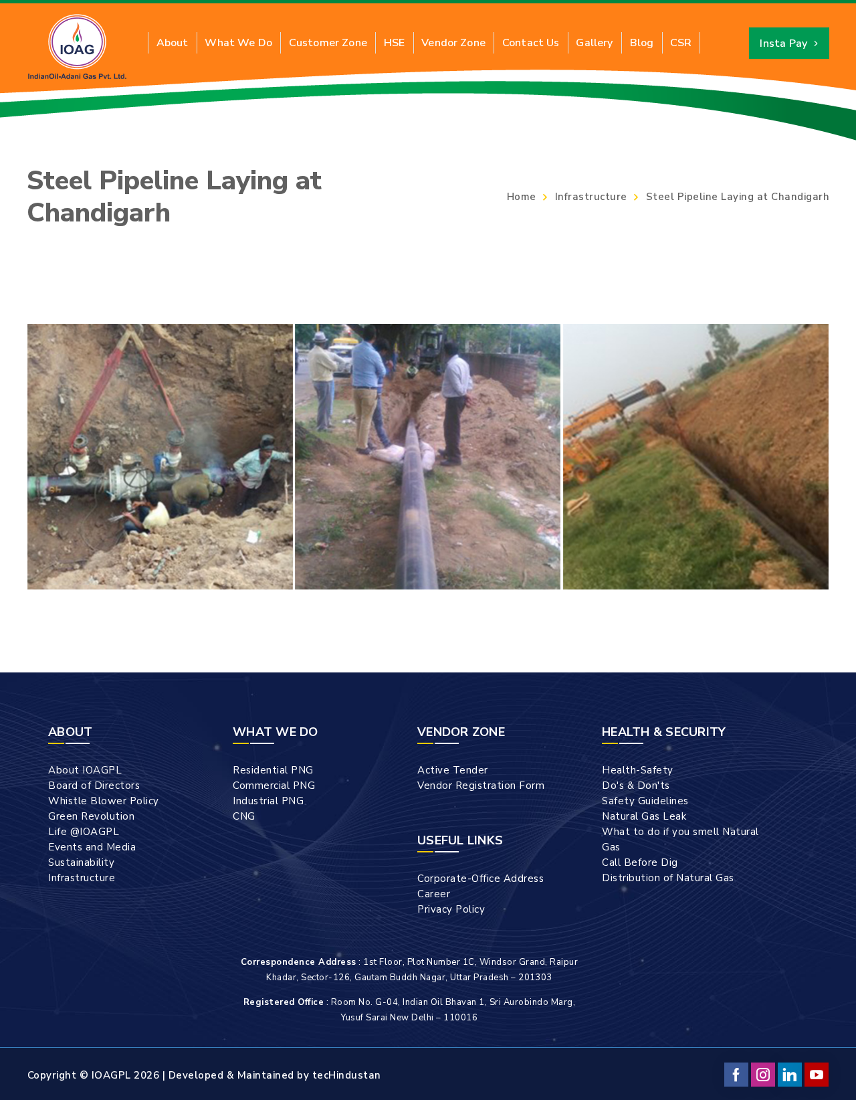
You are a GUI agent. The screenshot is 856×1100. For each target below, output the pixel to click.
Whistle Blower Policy (103, 801)
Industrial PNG (268, 801)
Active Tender (452, 770)
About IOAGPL (85, 770)
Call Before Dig (640, 862)
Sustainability (81, 862)
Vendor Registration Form (480, 785)
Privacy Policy (451, 909)
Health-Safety (637, 770)
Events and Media (92, 847)
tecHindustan (346, 1075)
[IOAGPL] (77, 46)
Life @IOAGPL (83, 831)
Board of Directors (94, 785)
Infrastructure (591, 196)
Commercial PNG (274, 785)
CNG (244, 816)
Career (433, 894)
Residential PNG (273, 770)
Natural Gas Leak (644, 816)
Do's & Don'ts (636, 785)
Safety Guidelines (645, 801)
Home (521, 196)
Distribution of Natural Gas (668, 878)
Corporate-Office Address (480, 878)
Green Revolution (91, 816)
